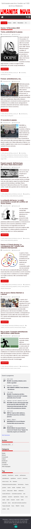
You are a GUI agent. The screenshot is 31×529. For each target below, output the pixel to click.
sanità (8, 499)
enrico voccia (5, 481)
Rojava (22, 496)
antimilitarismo (4, 74)
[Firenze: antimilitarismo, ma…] (9, 84)
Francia (26, 484)
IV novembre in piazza (9, 120)
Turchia (22, 505)
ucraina (18, 368)
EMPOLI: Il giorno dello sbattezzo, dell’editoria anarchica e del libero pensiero (16, 414)
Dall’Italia (4, 462)
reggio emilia (3, 158)
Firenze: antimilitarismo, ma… (11, 79)
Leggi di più (5, 69)
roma (26, 496)
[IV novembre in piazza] (9, 125)
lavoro (23, 487)
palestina (21, 195)
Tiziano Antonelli (6, 505)
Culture (4, 459)
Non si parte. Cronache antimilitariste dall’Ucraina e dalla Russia (14, 332)
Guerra (2, 195)
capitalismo (27, 284)
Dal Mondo (14, 194)
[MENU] (29, 17)
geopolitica (27, 194)
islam (7, 195)
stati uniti (4, 502)
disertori (2, 368)
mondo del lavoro (6, 493)
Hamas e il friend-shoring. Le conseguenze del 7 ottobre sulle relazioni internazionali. (12, 246)
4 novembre (23, 72)
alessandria (3, 155)
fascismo (15, 481)
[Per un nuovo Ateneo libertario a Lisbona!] (9, 299)
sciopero (13, 499)
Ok (16, 526)
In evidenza (5, 464)
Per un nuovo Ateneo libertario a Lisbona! (12, 293)
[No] (29, 523)
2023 (3, 72)
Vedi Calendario (6, 435)
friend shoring (9, 286)
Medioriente (15, 195)
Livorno (2, 157)
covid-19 (19, 478)
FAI (10, 481)
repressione (16, 496)
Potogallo (24, 327)
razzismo (10, 496)
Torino (9, 74)
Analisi (6, 194)
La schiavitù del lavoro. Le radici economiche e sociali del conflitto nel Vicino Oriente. (14, 201)
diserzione (7, 368)
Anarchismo (10, 475)
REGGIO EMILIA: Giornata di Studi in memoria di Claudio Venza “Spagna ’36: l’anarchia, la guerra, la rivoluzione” (17, 429)
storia (9, 502)
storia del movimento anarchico (19, 502)
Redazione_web (16, 34)
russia (15, 368)
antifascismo (23, 475)
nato (6, 115)
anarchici (4, 475)
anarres (16, 475)
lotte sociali (9, 490)
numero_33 (15, 72)
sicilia (22, 499)
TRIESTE (17, 505)
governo (4, 487)
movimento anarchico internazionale (13, 327)
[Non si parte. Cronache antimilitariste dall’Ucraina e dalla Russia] (9, 338)
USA (8, 509)
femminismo (21, 484)
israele (10, 195)
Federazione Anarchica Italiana (21, 155)
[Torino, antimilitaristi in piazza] (9, 37)
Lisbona (2, 327)
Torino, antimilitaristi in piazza (11, 32)
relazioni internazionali (6, 288)
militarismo (21, 490)
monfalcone (10, 157)
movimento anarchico (19, 157)
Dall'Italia (10, 72)
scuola (17, 499)
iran (5, 195)
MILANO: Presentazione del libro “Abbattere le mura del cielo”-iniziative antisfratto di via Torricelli (17, 396)
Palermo (26, 157)
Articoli (6, 72)
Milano (5, 157)
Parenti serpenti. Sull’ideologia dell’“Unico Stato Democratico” (12, 164)
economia (27, 238)
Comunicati (11, 325)
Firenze (2, 115)
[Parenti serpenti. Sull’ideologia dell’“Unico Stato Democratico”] (9, 170)
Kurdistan (18, 487)
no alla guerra (10, 115)
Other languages (6, 466)
